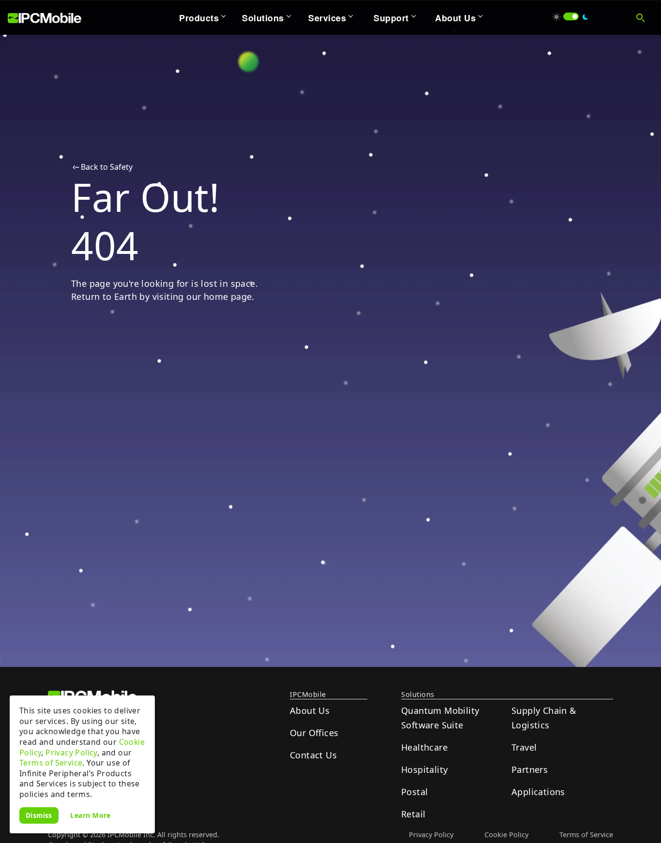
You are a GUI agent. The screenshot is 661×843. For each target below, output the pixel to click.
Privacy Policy (71, 752)
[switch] (571, 16)
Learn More (90, 814)
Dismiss (39, 815)
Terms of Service (50, 762)
